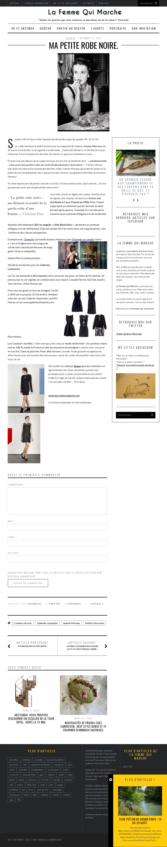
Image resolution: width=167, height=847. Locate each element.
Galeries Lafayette (47, 623)
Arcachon (13, 759)
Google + (97, 604)
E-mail (12, 537)
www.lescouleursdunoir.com (64, 395)
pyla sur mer (43, 789)
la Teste (44, 779)
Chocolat (22, 769)
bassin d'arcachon (55, 759)
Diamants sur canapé (83, 239)
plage (60, 785)
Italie (70, 775)
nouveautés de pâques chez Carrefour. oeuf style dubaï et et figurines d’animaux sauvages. (84, 726)
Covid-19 (14, 775)
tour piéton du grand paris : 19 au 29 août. (140, 821)
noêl (42, 785)
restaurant (14, 794)
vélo (11, 800)
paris (51, 785)
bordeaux (14, 764)
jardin (21, 779)
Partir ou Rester (71, 28)
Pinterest (74, 604)
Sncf (35, 794)
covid (65, 769)
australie (38, 759)
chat (70, 764)
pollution (13, 789)
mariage (56, 779)
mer (11, 785)
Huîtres (51, 775)
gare (41, 775)
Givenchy (29, 239)
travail (56, 794)
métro (20, 785)
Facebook (34, 604)
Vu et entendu (23, 28)
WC (19, 800)
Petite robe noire (94, 623)
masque (68, 779)
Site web (13, 552)
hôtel (61, 775)
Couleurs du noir (23, 623)
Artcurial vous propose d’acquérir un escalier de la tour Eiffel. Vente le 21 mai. (31, 718)
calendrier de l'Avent (40, 764)
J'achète (70, 38)
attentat (26, 759)
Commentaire (16, 484)
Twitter (54, 604)
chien (11, 769)
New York (31, 785)
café (25, 764)
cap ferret (58, 764)
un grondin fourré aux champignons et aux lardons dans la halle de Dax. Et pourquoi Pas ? (135, 186)
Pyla (31, 789)
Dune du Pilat (29, 775)
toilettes (45, 794)
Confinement (37, 769)
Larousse (32, 779)
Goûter (46, 28)
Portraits (118, 28)
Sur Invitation (144, 28)
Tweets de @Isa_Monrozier (129, 334)
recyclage (57, 789)
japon (12, 779)
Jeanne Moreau (71, 623)
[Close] (110, 779)
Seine (26, 794)
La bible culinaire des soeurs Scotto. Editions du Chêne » (82, 645)
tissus (77, 366)
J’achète (97, 28)
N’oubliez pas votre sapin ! (32, 644)
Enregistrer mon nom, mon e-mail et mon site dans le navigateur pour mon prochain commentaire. (55, 574)
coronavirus (53, 769)
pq (23, 789)
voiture (66, 794)
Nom (11, 521)
